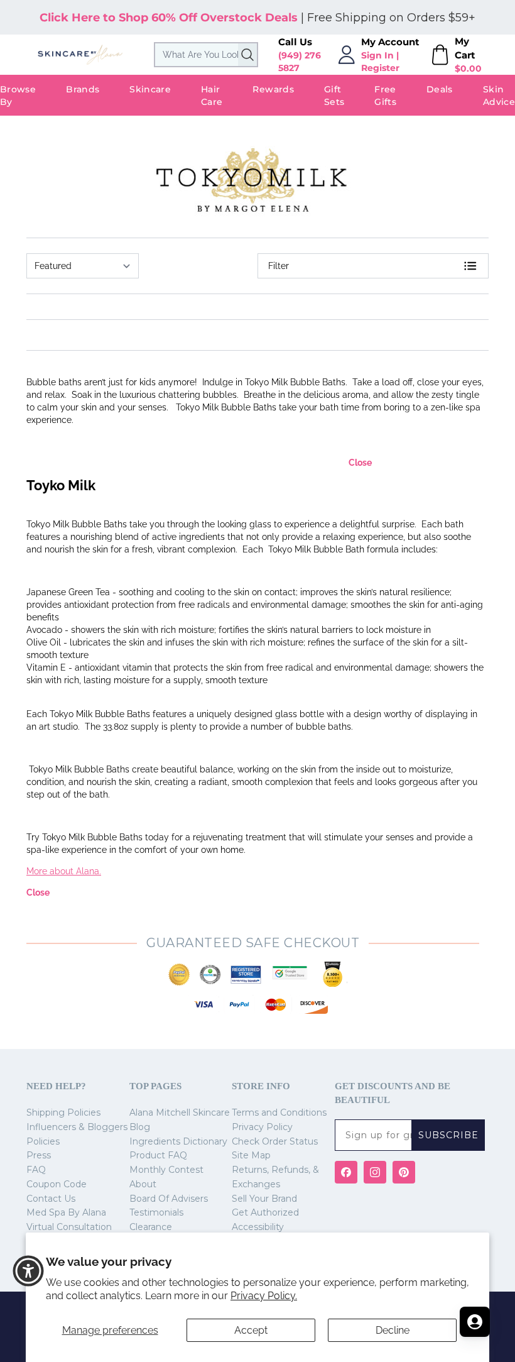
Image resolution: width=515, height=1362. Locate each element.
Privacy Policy (262, 1127)
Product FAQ (158, 1155)
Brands (82, 89)
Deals (439, 89)
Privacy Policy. (263, 1296)
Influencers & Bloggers (76, 1127)
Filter (278, 266)
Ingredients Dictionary (178, 1141)
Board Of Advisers (168, 1198)
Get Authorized (265, 1212)
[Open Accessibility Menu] (28, 1271)
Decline (392, 1330)
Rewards (272, 89)
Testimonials (156, 1212)
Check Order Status (275, 1141)
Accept (251, 1330)
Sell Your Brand (264, 1198)
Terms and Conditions (279, 1112)
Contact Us (50, 1198)
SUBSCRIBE (448, 1135)
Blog (139, 1127)
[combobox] (206, 54)
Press (38, 1155)
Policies (43, 1141)
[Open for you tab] (475, 1322)
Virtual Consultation (69, 1227)
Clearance (150, 1227)
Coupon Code (56, 1184)
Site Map (251, 1155)
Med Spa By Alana (66, 1212)
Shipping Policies (63, 1112)
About (142, 1184)
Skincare (150, 89)
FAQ (36, 1169)
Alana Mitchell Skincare (179, 1112)
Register (380, 68)
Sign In (377, 55)
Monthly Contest (166, 1169)
